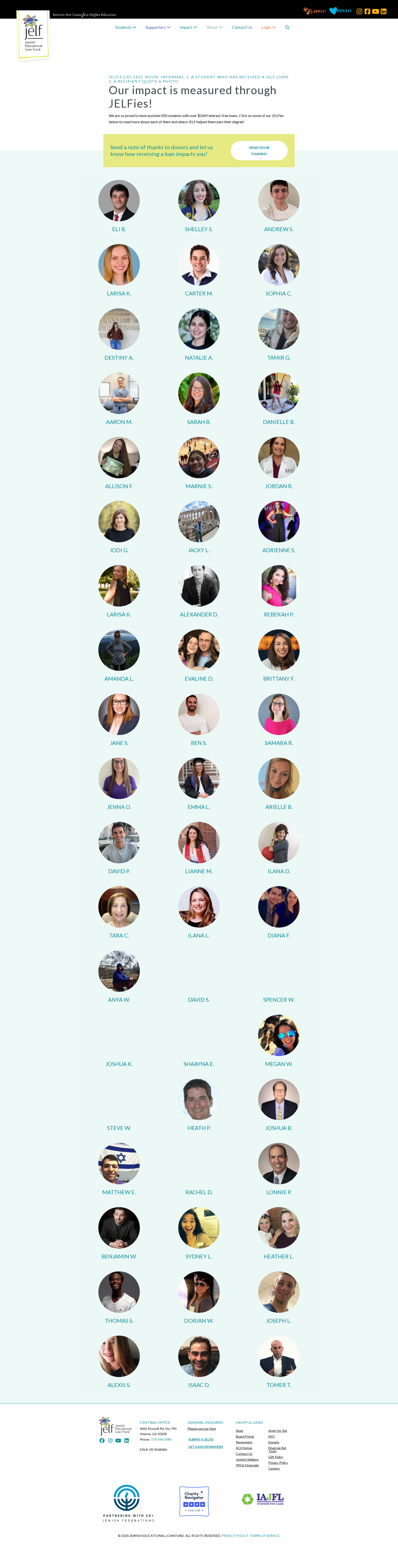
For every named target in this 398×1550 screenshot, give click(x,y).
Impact (186, 27)
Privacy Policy (278, 1463)
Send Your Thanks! (259, 150)
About (213, 27)
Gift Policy (275, 1457)
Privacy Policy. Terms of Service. (251, 1536)
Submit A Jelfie (201, 1439)
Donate (273, 1442)
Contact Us (242, 27)
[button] (359, 11)
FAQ (271, 1436)
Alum (239, 1431)
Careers (274, 1468)
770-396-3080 (161, 1439)
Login (266, 27)
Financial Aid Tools (277, 1449)
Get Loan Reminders (205, 1447)
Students (123, 27)
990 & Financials (247, 1465)
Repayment (244, 1442)
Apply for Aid (277, 1431)
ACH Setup (244, 1448)
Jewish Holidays (247, 1459)
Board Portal (245, 1436)
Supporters (156, 27)
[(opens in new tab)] (129, 1503)
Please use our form (201, 1428)
